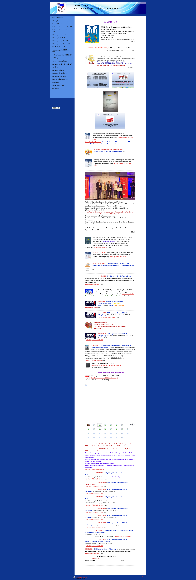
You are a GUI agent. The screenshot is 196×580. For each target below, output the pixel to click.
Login (143, 576)
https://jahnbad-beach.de (93, 142)
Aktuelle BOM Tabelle (91, 307)
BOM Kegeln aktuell (92, 284)
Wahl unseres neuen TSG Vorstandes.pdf (104, 378)
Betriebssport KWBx (100, 247)
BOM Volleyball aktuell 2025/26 (107, 317)
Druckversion (79, 577)
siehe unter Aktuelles (128, 294)
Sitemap (85, 577)
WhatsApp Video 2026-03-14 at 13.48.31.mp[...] (106, 365)
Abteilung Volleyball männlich (93, 360)
